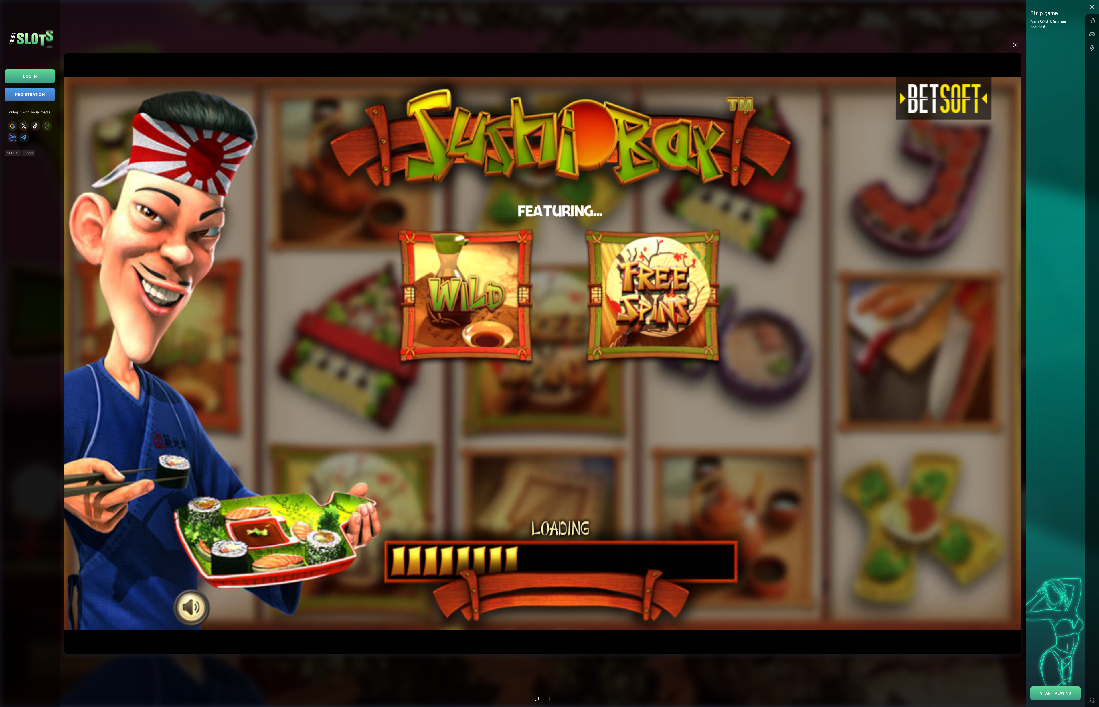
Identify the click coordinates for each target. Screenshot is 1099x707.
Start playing (1055, 693)
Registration (30, 94)
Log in (30, 76)
